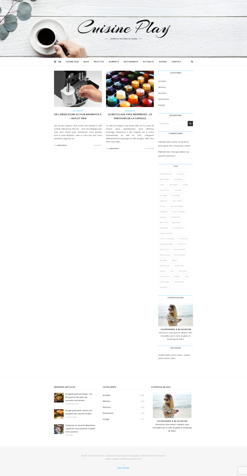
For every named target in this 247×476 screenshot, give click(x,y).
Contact (176, 61)
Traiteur (164, 276)
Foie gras (177, 201)
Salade (163, 260)
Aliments (114, 61)
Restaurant (180, 249)
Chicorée (173, 185)
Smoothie (165, 266)
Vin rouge (179, 282)
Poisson (184, 239)
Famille (163, 201)
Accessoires (166, 174)
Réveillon (165, 255)
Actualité (148, 61)
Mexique (164, 228)
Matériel (176, 222)
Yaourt (163, 287)
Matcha (164, 222)
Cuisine (163, 195)
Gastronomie (177, 206)
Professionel (167, 244)
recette (182, 244)
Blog (86, 61)
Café (162, 185)
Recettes (99, 61)
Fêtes (163, 206)
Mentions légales (112, 459)
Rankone (161, 456)
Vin (186, 276)
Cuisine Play (123, 27)
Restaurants (131, 61)
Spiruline (179, 266)
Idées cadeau (179, 212)
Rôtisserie (180, 255)
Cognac (178, 190)
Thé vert (183, 271)
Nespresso (178, 228)
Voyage (163, 61)
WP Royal (137, 459)
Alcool (180, 174)
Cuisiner (176, 195)
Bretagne (164, 179)
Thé (172, 271)
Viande (177, 276)
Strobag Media (134, 456)
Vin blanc (165, 282)
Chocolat (165, 190)
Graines (164, 212)
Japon (163, 217)
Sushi (163, 271)
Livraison (175, 217)
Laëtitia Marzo (62, 145)
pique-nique (166, 233)
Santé (175, 260)
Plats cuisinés (167, 239)
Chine (185, 185)
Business (178, 179)
